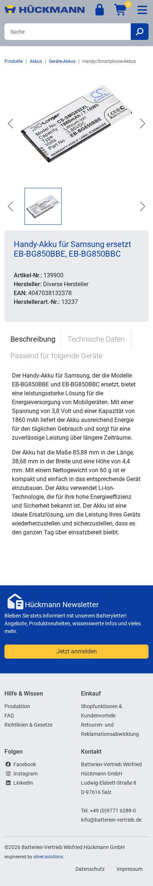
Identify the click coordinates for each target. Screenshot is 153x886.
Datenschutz (90, 869)
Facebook (24, 764)
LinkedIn (23, 783)
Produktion (17, 706)
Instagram (25, 774)
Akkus (36, 61)
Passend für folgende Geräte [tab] (56, 355)
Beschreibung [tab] (32, 339)
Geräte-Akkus (62, 61)
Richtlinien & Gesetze (28, 725)
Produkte (13, 61)
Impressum (130, 869)
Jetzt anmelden (76, 651)
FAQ (9, 715)
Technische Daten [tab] (96, 339)
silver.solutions (48, 856)
